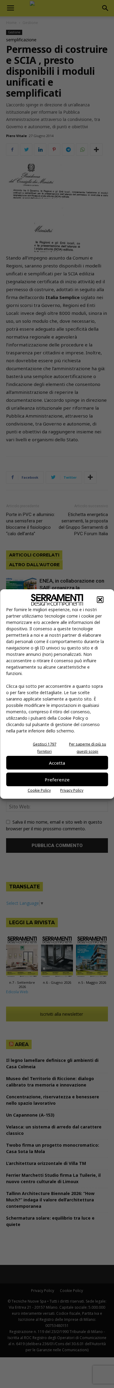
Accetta (57, 763)
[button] (100, 600)
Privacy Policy (71, 790)
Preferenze (57, 780)
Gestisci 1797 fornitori (44, 748)
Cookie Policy (39, 790)
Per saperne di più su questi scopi (87, 748)
